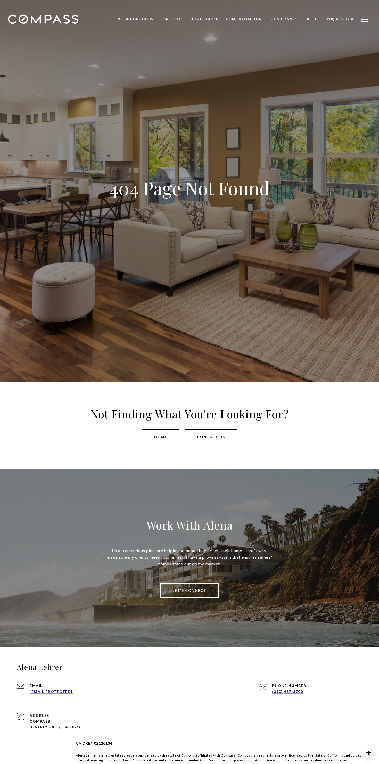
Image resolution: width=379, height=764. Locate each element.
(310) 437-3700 (287, 691)
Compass (244, 755)
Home (160, 436)
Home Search (204, 19)
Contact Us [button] (211, 436)
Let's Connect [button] (189, 590)
